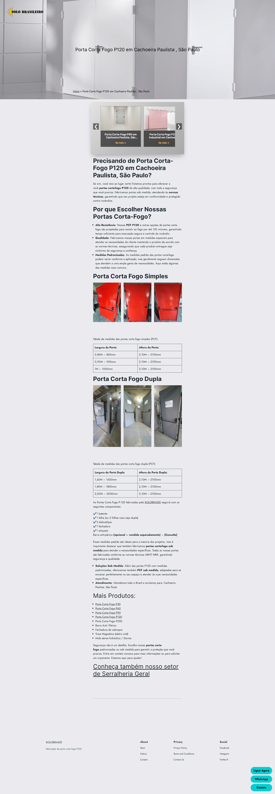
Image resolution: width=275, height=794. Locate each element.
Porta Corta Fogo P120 (108, 617)
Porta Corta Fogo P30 (108, 604)
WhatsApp (261, 779)
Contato (261, 787)
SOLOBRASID (153, 502)
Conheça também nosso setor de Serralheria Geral (136, 670)
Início (76, 91)
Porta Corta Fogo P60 (108, 608)
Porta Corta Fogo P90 (108, 613)
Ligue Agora (261, 770)
